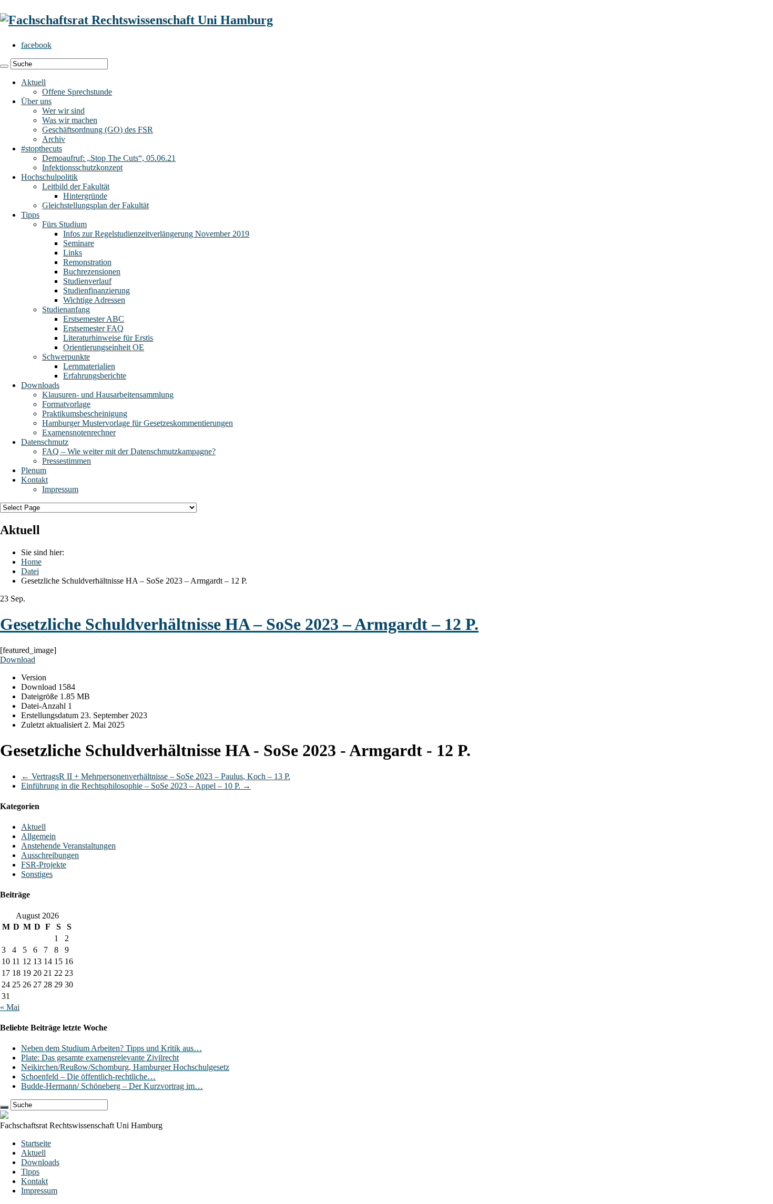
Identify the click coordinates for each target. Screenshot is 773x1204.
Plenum (33, 470)
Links (72, 252)
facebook (36, 44)
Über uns (36, 101)
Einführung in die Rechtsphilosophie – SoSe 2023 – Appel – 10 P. (136, 785)
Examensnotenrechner (79, 432)
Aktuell (33, 82)
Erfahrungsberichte (94, 375)
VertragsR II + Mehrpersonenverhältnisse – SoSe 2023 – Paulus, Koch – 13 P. (155, 776)
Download (17, 659)
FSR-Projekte (43, 864)
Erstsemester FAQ (93, 328)
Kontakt (34, 479)
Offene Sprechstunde (77, 91)
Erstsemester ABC (93, 318)
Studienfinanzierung (96, 290)
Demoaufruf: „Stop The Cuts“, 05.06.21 (109, 158)
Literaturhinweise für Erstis (108, 337)
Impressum (60, 489)
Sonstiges (37, 874)
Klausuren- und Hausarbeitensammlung (108, 394)
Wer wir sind (63, 110)
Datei (30, 571)
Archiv (53, 139)
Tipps (30, 214)
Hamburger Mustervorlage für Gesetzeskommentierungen (137, 423)
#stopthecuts (41, 148)
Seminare (78, 243)
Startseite (36, 1143)
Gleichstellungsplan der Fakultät (95, 205)
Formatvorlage (66, 404)
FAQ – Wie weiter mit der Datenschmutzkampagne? (129, 451)
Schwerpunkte (66, 356)
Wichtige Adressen (94, 299)
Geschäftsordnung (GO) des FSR (97, 129)
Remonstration (87, 262)
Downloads (40, 385)
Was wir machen (69, 120)
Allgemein (38, 836)
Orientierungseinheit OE (103, 347)
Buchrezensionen (91, 271)
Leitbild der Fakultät (75, 186)
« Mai (9, 1007)
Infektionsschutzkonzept (82, 167)
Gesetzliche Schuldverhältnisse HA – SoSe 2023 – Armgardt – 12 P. (239, 624)
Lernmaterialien (89, 366)
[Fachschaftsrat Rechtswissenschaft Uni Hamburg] (136, 20)
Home (31, 561)
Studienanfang (66, 309)
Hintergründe (85, 195)
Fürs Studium (64, 224)
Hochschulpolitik (49, 176)
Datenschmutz (44, 441)
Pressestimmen (66, 460)
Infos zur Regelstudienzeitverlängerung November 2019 (156, 233)
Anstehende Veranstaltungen (68, 845)
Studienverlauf (87, 281)
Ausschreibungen (50, 855)
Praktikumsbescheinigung (84, 413)
